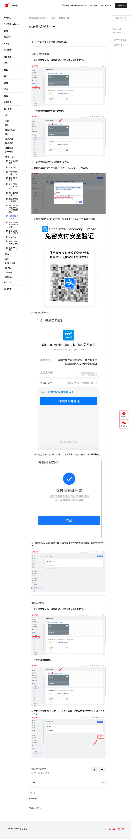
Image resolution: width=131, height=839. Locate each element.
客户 (6, 76)
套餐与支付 (10, 156)
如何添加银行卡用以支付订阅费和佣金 (13, 208)
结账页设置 (10, 129)
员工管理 (9, 152)
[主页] (7, 5)
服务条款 (9, 143)
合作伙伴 (8, 282)
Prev (33, 782)
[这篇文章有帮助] (94, 769)
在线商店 (8, 50)
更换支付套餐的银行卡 (13, 232)
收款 (6, 30)
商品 (6, 69)
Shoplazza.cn (80, 5)
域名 (7, 254)
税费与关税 (10, 263)
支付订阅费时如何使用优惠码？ (13, 224)
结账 (7, 125)
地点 (7, 134)
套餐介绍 (12, 167)
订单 (6, 63)
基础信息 (9, 147)
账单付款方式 (13, 248)
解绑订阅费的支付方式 (13, 242)
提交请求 (93, 5)
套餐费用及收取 (13, 179)
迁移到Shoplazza (11, 24)
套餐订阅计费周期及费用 (13, 186)
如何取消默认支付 (13, 193)
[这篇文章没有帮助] (102, 769)
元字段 (8, 267)
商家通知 (9, 138)
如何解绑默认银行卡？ (13, 172)
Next (104, 782)
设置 (6, 115)
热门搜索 (8, 288)
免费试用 (121, 5)
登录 (33, 807)
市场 (7, 258)
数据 (6, 95)
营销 (6, 82)
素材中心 (9, 272)
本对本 (7, 43)
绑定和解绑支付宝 (13, 217)
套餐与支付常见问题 (13, 200)
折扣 (6, 89)
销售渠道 (8, 56)
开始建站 (8, 17)
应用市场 (8, 102)
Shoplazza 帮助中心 (38, 17)
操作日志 (9, 276)
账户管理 (8, 108)
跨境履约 (8, 37)
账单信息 (12, 237)
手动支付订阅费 (13, 162)
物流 (7, 120)
